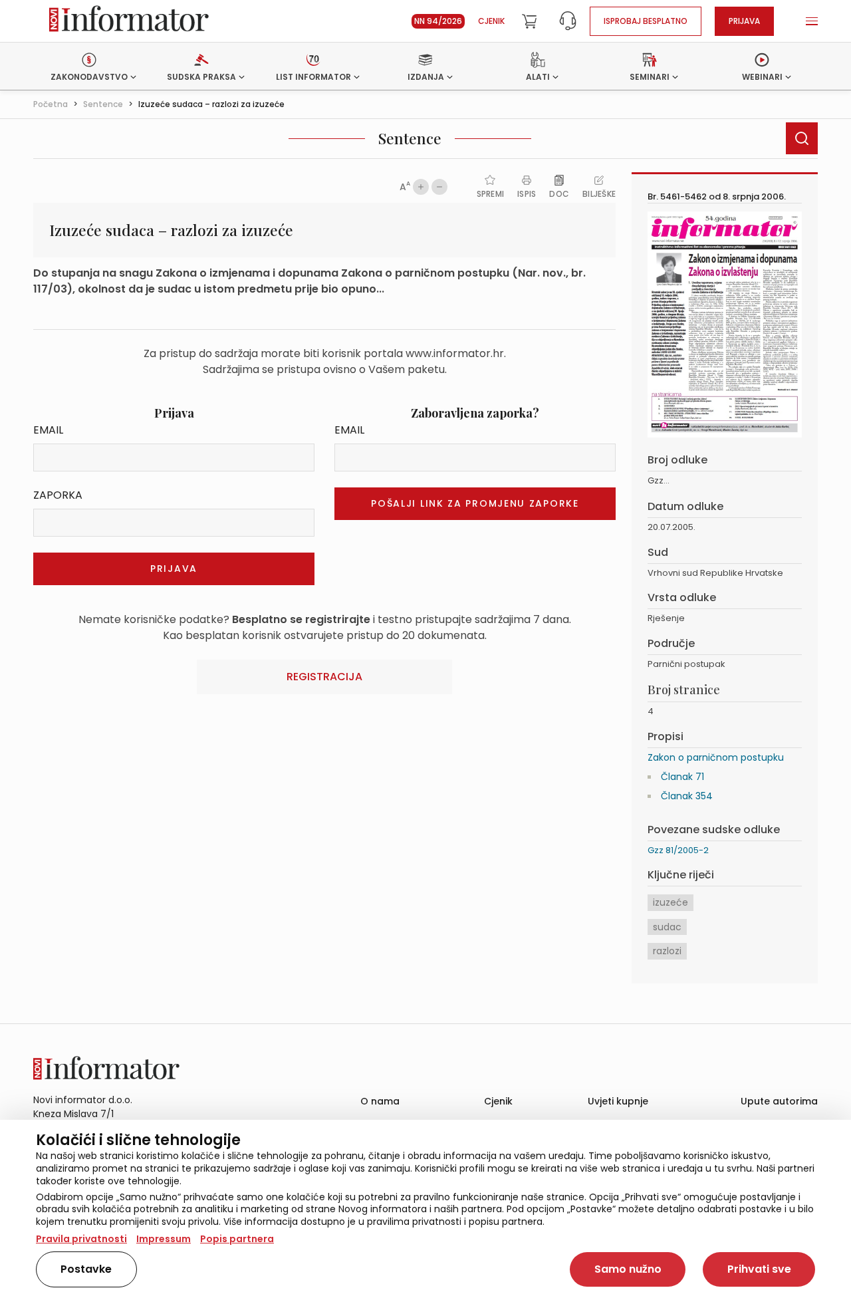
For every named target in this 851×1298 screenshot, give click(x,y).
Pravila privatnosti (81, 1238)
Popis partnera (237, 1238)
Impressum (163, 1238)
